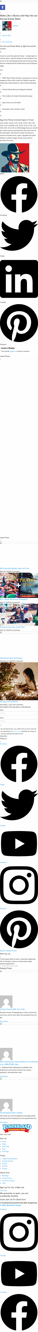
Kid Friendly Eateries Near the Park (14, 568)
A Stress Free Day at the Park (12, 627)
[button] (2, 7)
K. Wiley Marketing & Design (10, 1205)
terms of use (17, 731)
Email (1, 718)
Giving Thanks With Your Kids (12, 1009)
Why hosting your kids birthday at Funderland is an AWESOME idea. (19, 1062)
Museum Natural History (8, 951)
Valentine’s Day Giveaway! (11, 658)
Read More (4, 1021)
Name (2, 710)
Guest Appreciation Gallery (11, 1112)
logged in (13, 351)
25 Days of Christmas (9, 701)
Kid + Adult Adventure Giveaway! (14, 599)
